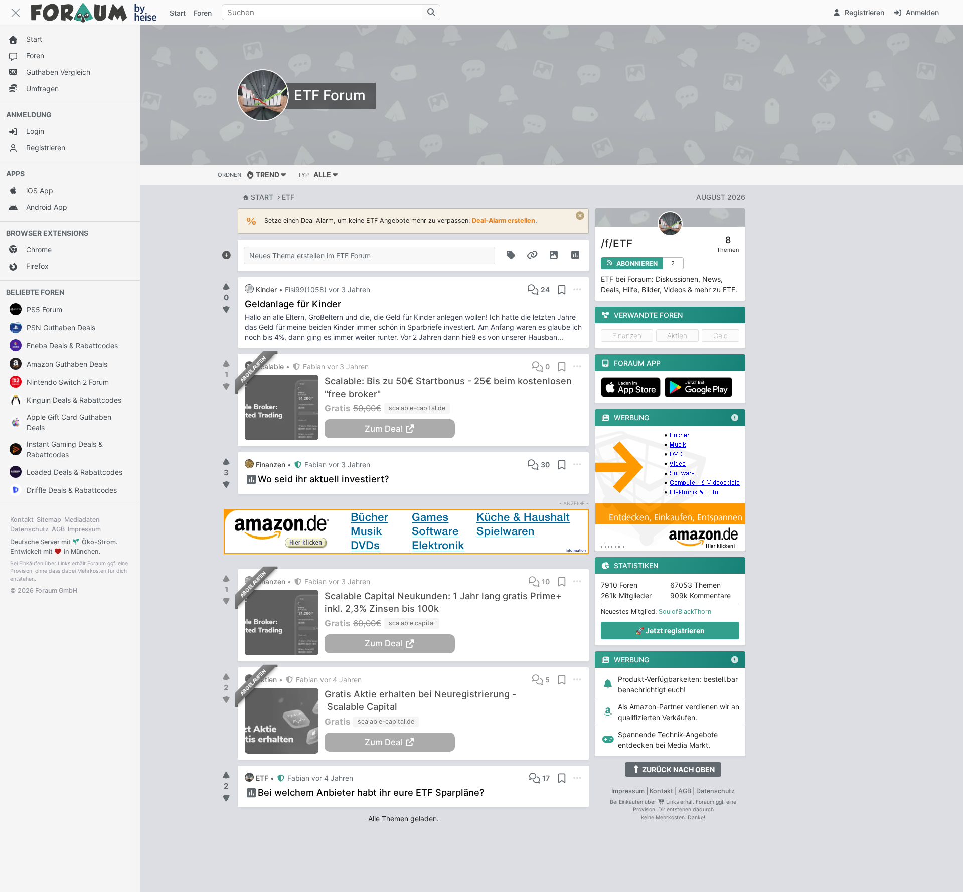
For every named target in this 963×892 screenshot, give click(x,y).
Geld (720, 335)
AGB (58, 529)
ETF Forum (330, 95)
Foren (203, 13)
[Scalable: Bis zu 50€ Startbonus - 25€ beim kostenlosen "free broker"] (285, 407)
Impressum (84, 529)
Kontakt (22, 519)
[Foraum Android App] (700, 387)
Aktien (677, 335)
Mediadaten (82, 519)
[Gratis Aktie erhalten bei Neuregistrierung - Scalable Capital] (285, 721)
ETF (288, 197)
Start (262, 197)
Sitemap (49, 519)
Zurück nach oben (677, 769)
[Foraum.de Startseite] (98, 12)
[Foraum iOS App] (633, 387)
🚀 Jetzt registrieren (670, 630)
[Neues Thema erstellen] (226, 253)
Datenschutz (29, 529)
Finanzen (626, 335)
